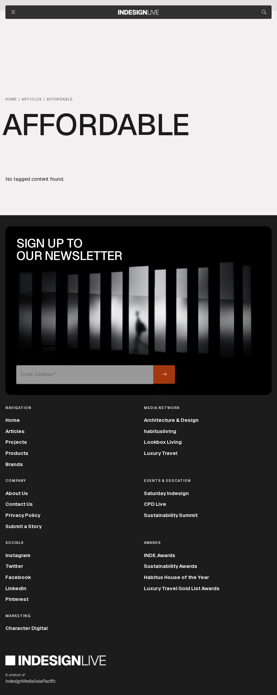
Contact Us (19, 504)
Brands (14, 464)
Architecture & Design (171, 420)
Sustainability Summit (171, 515)
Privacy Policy (22, 515)
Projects (16, 442)
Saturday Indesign (166, 493)
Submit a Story (23, 526)
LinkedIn (15, 588)
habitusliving (160, 431)
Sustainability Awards (170, 566)
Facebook (18, 577)
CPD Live (155, 504)
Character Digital (26, 628)
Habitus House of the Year (176, 577)
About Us (16, 493)
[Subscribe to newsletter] (164, 374)
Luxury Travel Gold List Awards (182, 588)
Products (16, 453)
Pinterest (16, 599)
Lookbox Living (163, 442)
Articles (15, 431)
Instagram (17, 555)
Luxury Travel (160, 453)
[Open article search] (264, 12)
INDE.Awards (159, 555)
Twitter (14, 566)
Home (12, 420)
